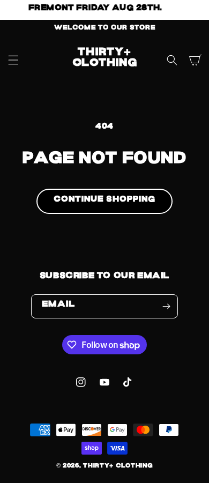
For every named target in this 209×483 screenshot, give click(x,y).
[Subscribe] (166, 306)
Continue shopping (104, 201)
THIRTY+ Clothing (118, 467)
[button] (13, 60)
